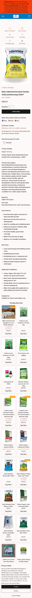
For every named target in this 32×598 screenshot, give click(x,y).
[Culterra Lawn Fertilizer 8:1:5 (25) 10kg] (8, 344)
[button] (16, 16)
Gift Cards (22, 43)
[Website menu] (2, 16)
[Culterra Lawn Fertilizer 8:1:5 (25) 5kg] (23, 312)
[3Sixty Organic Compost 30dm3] (8, 436)
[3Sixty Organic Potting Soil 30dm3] (23, 436)
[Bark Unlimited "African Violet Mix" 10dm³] (8, 522)
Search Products (10, 31)
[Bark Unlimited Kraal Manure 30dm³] (8, 495)
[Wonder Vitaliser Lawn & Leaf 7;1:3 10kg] (23, 373)
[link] (16, 595)
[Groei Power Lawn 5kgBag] (23, 344)
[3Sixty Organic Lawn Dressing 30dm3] (23, 495)
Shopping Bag (9, 43)
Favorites (22, 37)
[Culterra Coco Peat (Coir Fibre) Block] (8, 550)
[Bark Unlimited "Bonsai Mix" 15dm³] (8, 465)
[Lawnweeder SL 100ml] (8, 373)
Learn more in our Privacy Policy (10, 583)
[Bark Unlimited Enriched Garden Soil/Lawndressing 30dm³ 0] (16, 65)
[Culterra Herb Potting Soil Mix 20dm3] (23, 550)
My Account (22, 31)
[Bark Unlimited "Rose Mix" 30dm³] (23, 522)
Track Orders (10, 37)
